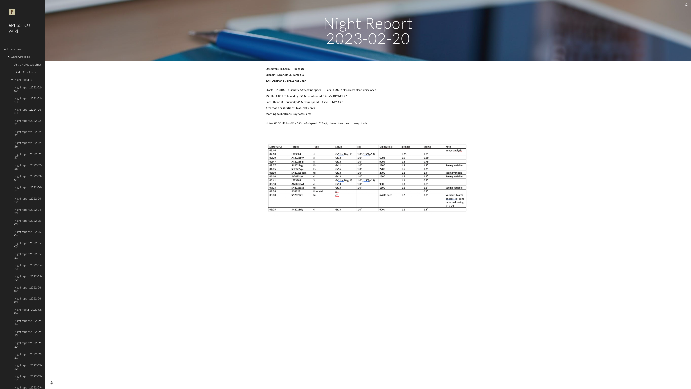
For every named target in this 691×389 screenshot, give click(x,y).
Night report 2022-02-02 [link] (28, 89)
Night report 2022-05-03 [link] (28, 222)
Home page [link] (14, 49)
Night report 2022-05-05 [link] (28, 244)
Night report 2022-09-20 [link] (28, 344)
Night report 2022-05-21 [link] (28, 255)
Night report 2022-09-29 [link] (28, 377)
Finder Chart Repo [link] (25, 72)
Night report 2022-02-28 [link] (28, 166)
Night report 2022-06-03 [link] (28, 300)
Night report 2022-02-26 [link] (28, 144)
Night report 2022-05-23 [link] (28, 266)
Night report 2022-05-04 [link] (28, 233)
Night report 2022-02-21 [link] (28, 122)
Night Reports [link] (23, 79)
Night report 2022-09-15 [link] (28, 333)
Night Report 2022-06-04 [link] (28, 311)
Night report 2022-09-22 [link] (28, 366)
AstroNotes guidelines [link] (28, 64)
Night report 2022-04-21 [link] (28, 188)
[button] (686, 5)
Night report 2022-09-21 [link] (28, 355)
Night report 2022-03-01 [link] (28, 177)
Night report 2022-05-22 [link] (28, 277)
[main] (368, 31)
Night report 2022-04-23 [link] (28, 211)
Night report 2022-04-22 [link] (28, 200)
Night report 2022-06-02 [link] (28, 289)
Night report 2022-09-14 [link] (28, 322)
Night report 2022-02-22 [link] (28, 133)
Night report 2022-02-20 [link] (28, 100)
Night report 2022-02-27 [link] (28, 155)
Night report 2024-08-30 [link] (28, 111)
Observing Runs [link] (20, 56)
